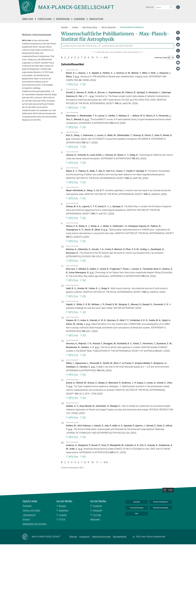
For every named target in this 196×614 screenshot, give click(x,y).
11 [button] (97, 57)
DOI (84, 84)
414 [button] (106, 57)
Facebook (97, 506)
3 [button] (68, 57)
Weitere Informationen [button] (36, 34)
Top (170, 490)
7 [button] (81, 57)
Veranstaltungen (136, 508)
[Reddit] (178, 45)
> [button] (101, 57)
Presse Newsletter (160, 502)
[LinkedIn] (178, 39)
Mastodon (64, 510)
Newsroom (63, 19)
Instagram (97, 510)
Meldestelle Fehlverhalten (35, 524)
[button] (117, 52)
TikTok (62, 519)
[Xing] (178, 57)
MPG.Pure (73, 84)
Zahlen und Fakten (31, 510)
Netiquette (95, 519)
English (149, 7)
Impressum (84, 536)
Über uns (27, 19)
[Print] (178, 69)
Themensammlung (160, 508)
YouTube (97, 515)
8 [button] (85, 57)
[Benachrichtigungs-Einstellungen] (178, 7)
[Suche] (171, 7)
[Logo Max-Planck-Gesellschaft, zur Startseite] (66, 9)
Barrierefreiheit (120, 536)
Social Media (64, 501)
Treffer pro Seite (160, 58)
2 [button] (65, 57)
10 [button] (92, 57)
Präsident (27, 506)
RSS (136, 514)
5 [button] (75, 57)
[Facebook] (178, 33)
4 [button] (71, 57)
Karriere (79, 19)
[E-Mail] (178, 63)
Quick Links (30, 501)
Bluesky (62, 506)
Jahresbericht (29, 515)
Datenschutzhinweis (101, 536)
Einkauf (26, 519)
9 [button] (88, 57)
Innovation (96, 19)
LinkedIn (63, 515)
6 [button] (78, 57)
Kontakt (136, 502)
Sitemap (73, 536)
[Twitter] (178, 51)
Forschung (45, 19)
